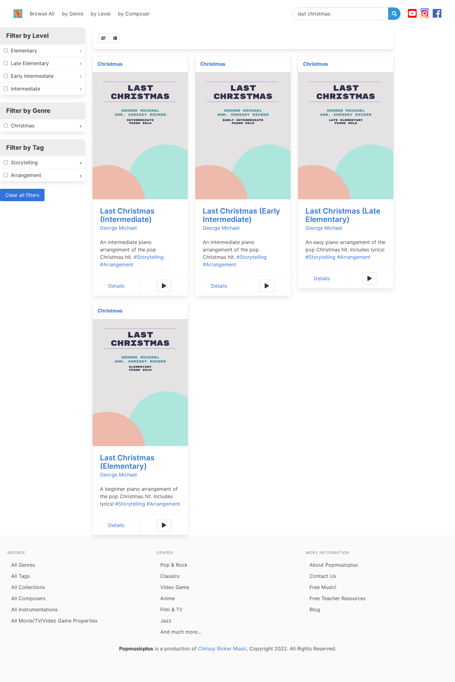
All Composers (28, 598)
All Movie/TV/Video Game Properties (54, 621)
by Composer (134, 14)
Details (116, 286)
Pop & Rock (174, 565)
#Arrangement (116, 264)
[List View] (115, 38)
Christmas (110, 64)
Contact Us (323, 576)
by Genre (72, 14)
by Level (100, 14)
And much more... (180, 632)
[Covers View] (103, 38)
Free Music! (323, 587)
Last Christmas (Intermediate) (127, 215)
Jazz (165, 621)
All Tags (20, 576)
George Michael (118, 228)
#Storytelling (149, 257)
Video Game (174, 587)
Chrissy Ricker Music (222, 648)
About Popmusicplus (334, 565)
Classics (170, 576)
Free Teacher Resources (338, 598)
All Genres (23, 565)
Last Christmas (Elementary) (127, 462)
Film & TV (171, 609)
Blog (315, 609)
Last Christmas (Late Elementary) (343, 215)
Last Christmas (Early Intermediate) (241, 215)
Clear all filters (22, 195)
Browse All (42, 14)
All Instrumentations (34, 609)
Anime (167, 598)
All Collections (28, 587)
